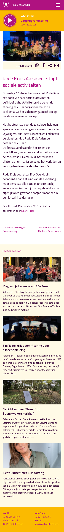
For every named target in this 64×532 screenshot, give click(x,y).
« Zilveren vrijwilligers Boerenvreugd (14, 229)
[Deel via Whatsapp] (37, 66)
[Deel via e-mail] (57, 66)
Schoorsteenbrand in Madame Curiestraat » (49, 229)
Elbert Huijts (27, 211)
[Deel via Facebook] (44, 66)
